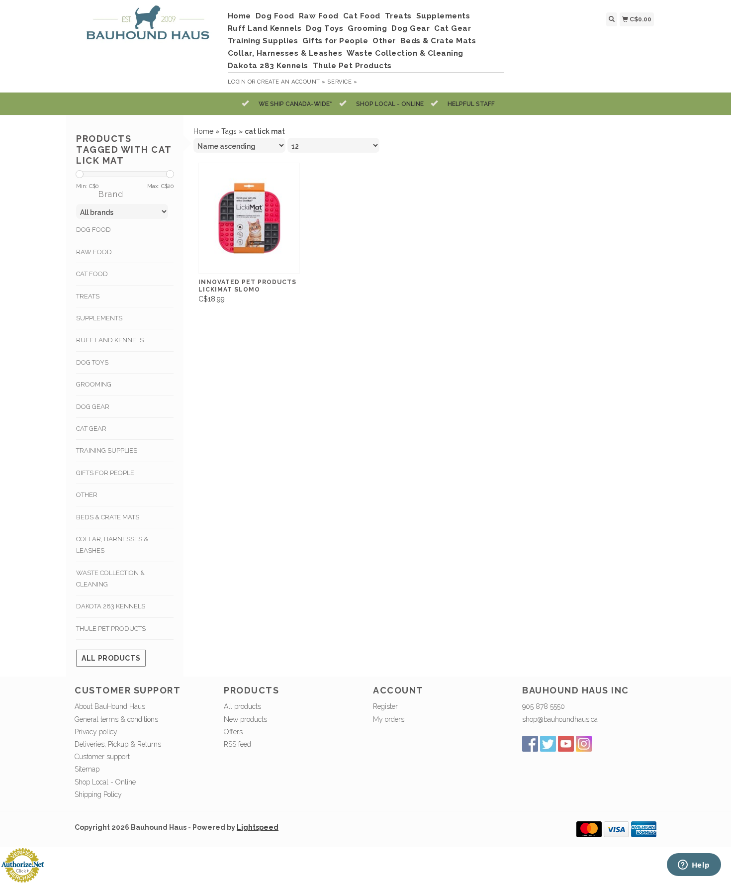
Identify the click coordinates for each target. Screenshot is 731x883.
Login (237, 82)
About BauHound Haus (110, 706)
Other (384, 40)
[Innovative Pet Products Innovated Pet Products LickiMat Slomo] (249, 218)
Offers (233, 732)
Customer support (102, 757)
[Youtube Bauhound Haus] (566, 744)
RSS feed (237, 744)
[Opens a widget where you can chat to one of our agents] (693, 865)
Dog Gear (410, 28)
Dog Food (275, 15)
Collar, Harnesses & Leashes (285, 53)
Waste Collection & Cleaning (405, 53)
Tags (229, 131)
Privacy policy (96, 732)
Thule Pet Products (352, 65)
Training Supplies (263, 40)
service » (342, 82)
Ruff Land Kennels (265, 28)
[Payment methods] (590, 829)
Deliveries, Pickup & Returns (118, 744)
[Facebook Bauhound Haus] (530, 744)
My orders (388, 719)
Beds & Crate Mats (438, 40)
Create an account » (291, 82)
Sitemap (87, 769)
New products (245, 719)
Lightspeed (257, 827)
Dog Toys (324, 28)
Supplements (443, 15)
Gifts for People (335, 40)
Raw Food (319, 15)
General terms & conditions (116, 719)
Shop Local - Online (105, 782)
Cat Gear (452, 28)
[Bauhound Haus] (147, 26)
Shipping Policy (98, 794)
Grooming (367, 28)
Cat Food (361, 15)
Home (239, 15)
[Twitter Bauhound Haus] (548, 744)
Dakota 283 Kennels (268, 65)
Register (385, 706)
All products (111, 658)
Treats (398, 15)
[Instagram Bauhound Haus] (584, 744)
